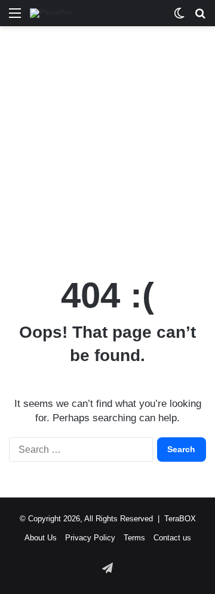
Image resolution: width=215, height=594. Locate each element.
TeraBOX (180, 518)
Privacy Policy (90, 537)
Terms (134, 537)
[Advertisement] (107, 145)
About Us (40, 537)
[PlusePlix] (51, 13)
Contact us (172, 537)
